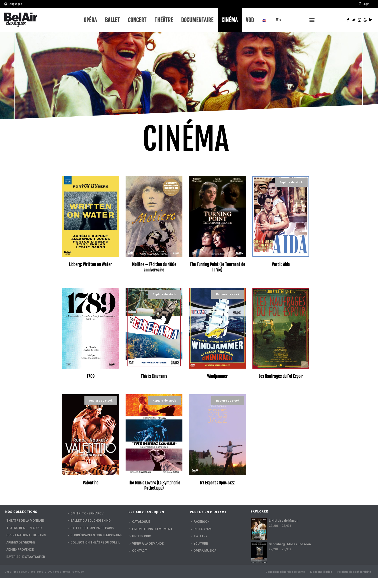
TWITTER (200, 536)
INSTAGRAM (203, 529)
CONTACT (139, 550)
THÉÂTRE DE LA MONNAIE (25, 520)
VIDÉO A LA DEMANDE (148, 543)
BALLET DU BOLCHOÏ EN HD (90, 520)
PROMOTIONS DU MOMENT (152, 529)
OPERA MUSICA (205, 550)
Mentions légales (321, 571)
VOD (250, 20)
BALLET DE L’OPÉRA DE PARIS (92, 528)
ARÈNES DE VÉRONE (20, 542)
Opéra (90, 20)
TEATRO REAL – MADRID (24, 528)
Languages (15, 3)
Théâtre (164, 20)
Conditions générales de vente (285, 571)
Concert (137, 20)
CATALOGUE (141, 521)
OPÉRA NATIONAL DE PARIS (26, 535)
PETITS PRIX (141, 536)
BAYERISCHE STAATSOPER (25, 557)
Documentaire (197, 20)
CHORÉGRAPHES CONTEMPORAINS (96, 535)
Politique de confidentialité (354, 571)
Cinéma (230, 20)
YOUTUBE (201, 543)
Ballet (112, 20)
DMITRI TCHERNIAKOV (86, 513)
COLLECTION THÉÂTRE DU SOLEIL (95, 542)
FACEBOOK (201, 521)
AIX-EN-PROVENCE (20, 549)
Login (366, 3)
